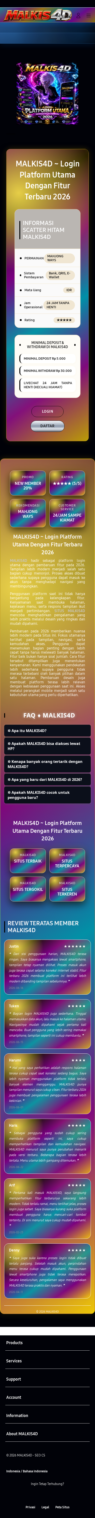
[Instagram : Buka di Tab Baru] (53, 1496)
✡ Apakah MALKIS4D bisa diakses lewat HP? (44, 746)
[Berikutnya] (89, 94)
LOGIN (47, 411)
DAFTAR (47, 426)
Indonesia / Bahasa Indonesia (27, 1471)
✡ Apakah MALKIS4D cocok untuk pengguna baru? (39, 795)
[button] (68, 15)
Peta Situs (62, 1507)
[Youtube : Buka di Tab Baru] (63, 1496)
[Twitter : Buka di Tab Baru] (42, 1496)
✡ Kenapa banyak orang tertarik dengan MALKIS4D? (45, 764)
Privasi (30, 1507)
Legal (45, 1507)
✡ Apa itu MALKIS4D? (27, 730)
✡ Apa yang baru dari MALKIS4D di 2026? (45, 779)
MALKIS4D (18, 560)
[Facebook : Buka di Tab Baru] (32, 1496)
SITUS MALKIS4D (69, 611)
